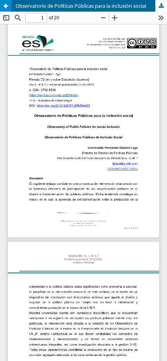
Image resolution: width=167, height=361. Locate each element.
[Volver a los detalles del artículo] (6, 6)
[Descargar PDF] (161, 6)
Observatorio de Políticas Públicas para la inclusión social (81, 5)
